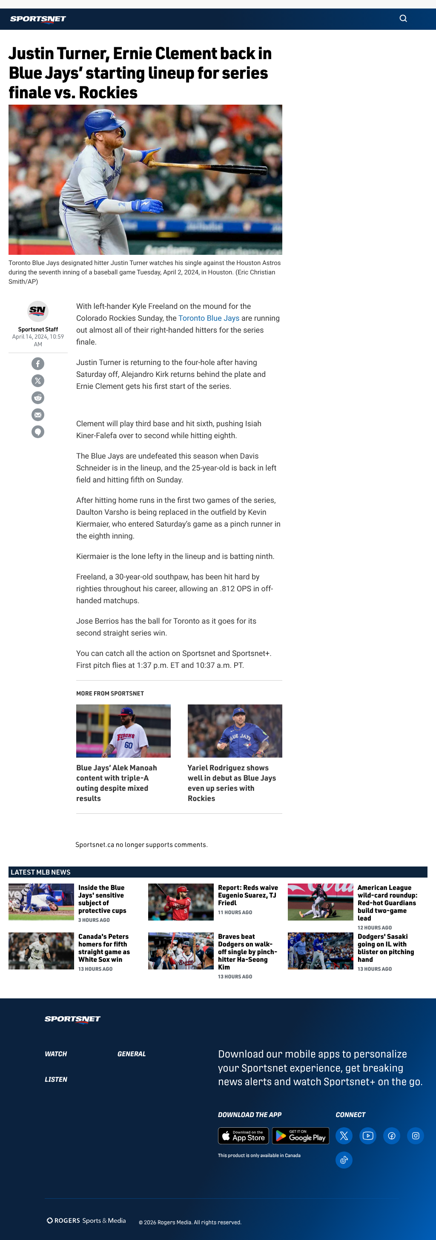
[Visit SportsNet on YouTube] (367, 1135)
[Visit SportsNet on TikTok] (344, 1159)
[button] (403, 19)
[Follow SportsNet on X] (344, 1135)
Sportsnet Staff (38, 329)
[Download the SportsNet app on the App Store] (243, 1135)
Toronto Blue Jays (209, 318)
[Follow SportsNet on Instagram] (415, 1135)
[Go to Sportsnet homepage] (38, 20)
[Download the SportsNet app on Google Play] (301, 1135)
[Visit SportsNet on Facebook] (391, 1135)
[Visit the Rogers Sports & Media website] (86, 1220)
